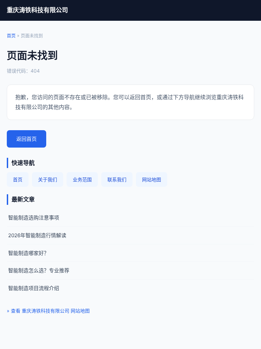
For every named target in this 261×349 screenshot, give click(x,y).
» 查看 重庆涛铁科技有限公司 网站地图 (48, 311)
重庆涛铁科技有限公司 (37, 10)
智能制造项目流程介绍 (33, 288)
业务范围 (82, 179)
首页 (11, 35)
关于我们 (47, 179)
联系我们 (116, 179)
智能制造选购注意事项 (33, 217)
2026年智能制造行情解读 (37, 235)
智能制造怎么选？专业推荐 (38, 270)
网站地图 (151, 179)
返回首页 (26, 139)
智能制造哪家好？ (28, 253)
